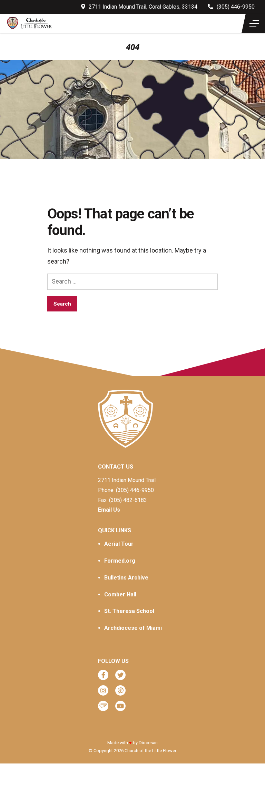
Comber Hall (120, 594)
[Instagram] (103, 690)
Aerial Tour (119, 544)
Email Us (109, 509)
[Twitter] (120, 675)
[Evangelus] (103, 706)
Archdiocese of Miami (133, 628)
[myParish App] (120, 690)
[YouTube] (120, 706)
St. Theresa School (129, 611)
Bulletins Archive (126, 577)
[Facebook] (103, 675)
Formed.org (119, 560)
